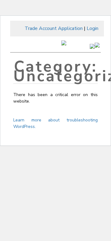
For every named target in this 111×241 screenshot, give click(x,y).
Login (92, 28)
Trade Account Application (54, 28)
